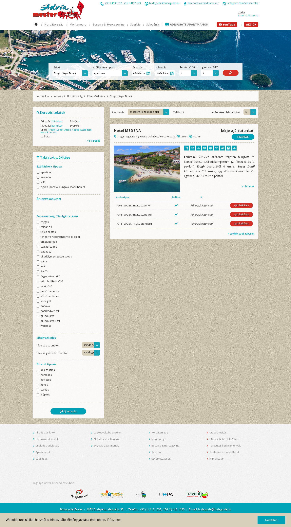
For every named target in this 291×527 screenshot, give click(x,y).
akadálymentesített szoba (56, 256)
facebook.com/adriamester (203, 3)
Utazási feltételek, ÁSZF (223, 439)
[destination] (147, 168)
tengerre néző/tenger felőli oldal (60, 237)
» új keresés (93, 140)
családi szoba (49, 246)
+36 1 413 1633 (132, 3)
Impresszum (216, 458)
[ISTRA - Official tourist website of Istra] (141, 494)
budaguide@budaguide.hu (164, 3)
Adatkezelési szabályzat (224, 452)
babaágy (46, 251)
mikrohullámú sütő (52, 281)
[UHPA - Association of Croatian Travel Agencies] (166, 494)
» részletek (248, 186)
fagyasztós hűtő (50, 276)
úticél (57, 67)
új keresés (70, 411)
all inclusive (47, 316)
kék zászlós (48, 370)
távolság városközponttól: (52, 353)
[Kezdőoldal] (37, 22)
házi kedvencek (50, 311)
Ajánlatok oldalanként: (226, 112)
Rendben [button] (271, 519)
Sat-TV (44, 271)
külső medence (50, 296)
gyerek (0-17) (210, 67)
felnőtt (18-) (187, 67)
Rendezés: (118, 112)
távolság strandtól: (48, 345)
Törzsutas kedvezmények (225, 445)
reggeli (45, 222)
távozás (161, 67)
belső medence (50, 291)
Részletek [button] (114, 519)
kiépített (45, 394)
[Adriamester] (58, 10)
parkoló (45, 306)
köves (44, 384)
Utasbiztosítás (218, 432)
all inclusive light (50, 321)
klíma (44, 261)
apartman (46, 172)
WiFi (43, 266)
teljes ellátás (48, 232)
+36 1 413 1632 (113, 3)
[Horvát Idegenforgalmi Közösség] (112, 494)
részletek (243, 136)
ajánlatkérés (241, 205)
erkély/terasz (49, 241)
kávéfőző (46, 286)
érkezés (138, 67)
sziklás (45, 389)
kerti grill (46, 301)
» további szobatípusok (241, 233)
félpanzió (46, 227)
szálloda (46, 177)
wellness (46, 326)
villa (43, 182)
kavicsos (46, 379)
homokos (46, 375)
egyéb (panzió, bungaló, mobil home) (63, 187)
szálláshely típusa (104, 67)
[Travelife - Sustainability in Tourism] (197, 494)
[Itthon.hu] (79, 494)
